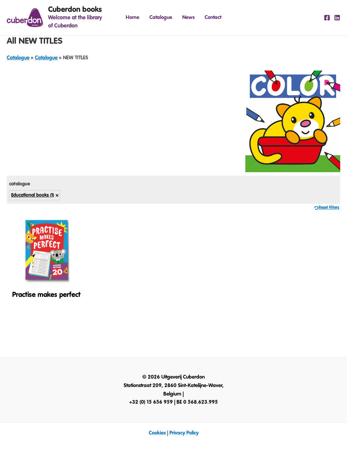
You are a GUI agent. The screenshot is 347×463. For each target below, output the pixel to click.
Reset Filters (329, 208)
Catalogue (160, 17)
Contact (213, 17)
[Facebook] (327, 18)
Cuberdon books (75, 9)
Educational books (32, 195)
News (188, 17)
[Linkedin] (337, 18)
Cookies (157, 433)
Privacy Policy (184, 433)
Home (132, 17)
